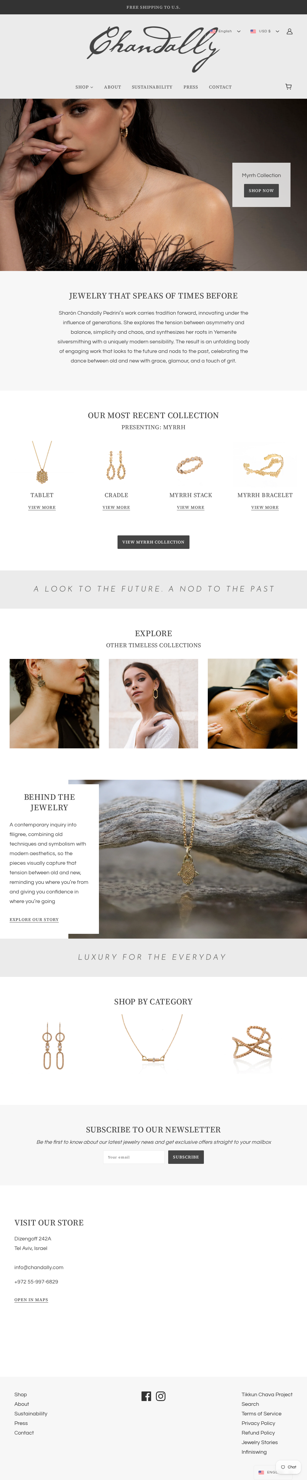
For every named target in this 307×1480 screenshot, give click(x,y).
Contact (24, 1433)
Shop (20, 1394)
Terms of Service (262, 1414)
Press (21, 1423)
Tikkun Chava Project (267, 1394)
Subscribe (186, 1157)
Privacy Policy (258, 1423)
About (21, 1404)
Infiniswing (254, 1452)
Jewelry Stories (260, 1442)
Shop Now (261, 191)
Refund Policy (258, 1433)
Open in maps (31, 1300)
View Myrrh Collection (153, 542)
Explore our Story (34, 919)
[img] (289, 31)
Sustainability (30, 1414)
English (224, 31)
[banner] (153, 49)
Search (250, 1404)
